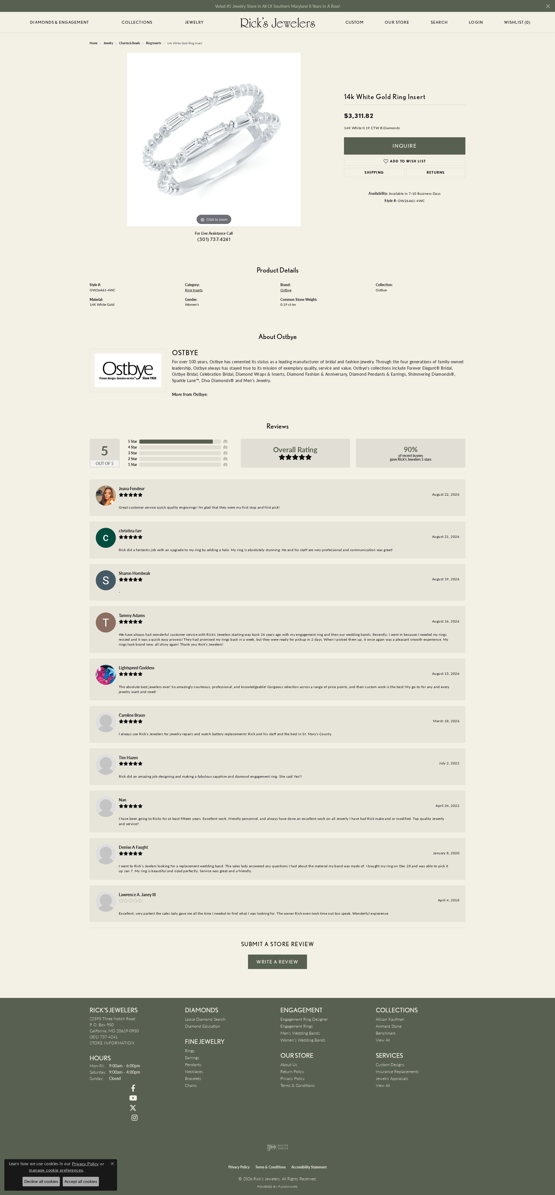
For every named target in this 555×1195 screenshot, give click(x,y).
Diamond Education (202, 1026)
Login (476, 23)
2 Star (132, 458)
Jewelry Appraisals (392, 1078)
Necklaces (194, 1071)
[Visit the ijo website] (277, 1147)
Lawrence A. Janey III (137, 894)
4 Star (132, 447)
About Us (288, 1064)
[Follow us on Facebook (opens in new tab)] (133, 1088)
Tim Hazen (128, 757)
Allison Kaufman (390, 1019)
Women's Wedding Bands (302, 1040)
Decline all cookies (41, 1181)
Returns (436, 172)
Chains (191, 1085)
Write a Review (277, 962)
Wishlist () (517, 23)
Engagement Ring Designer (304, 1019)
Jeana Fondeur (132, 488)
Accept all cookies (80, 1181)
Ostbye (285, 290)
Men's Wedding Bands (300, 1033)
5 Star (132, 441)
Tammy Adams (132, 615)
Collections (137, 22)
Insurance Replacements (397, 1071)
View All (383, 1040)
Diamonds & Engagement (59, 22)
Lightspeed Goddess (136, 667)
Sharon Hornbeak (134, 573)
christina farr (130, 530)
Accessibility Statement (309, 1167)
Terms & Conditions (297, 1085)
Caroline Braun (132, 715)
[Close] (548, 6)
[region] (214, 139)
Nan (122, 800)
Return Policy (292, 1071)
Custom (354, 22)
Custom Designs (390, 1064)
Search (439, 22)
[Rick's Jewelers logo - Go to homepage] (277, 22)
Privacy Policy (292, 1078)
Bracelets (193, 1078)
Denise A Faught (133, 847)
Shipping (374, 172)
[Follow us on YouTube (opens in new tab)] (133, 1098)
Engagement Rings (296, 1026)
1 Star (132, 464)
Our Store (397, 22)
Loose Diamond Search (205, 1019)
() (225, 441)
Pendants (193, 1064)
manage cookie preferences (56, 1170)
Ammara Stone (389, 1026)
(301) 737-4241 (213, 239)
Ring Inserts (194, 290)
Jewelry (194, 22)
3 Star (132, 453)
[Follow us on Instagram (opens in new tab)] (134, 1117)
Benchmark (386, 1033)
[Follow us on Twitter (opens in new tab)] (133, 1108)
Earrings (192, 1057)
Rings (190, 1050)
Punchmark (287, 1187)
